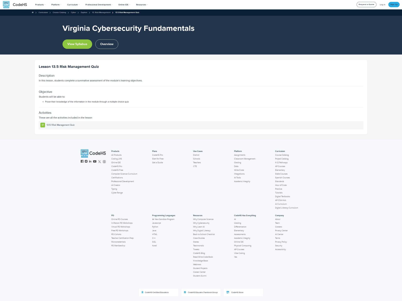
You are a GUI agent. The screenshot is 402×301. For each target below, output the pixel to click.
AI (235, 219)
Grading (237, 162)
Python (155, 227)
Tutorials (278, 193)
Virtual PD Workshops (120, 227)
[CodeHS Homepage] (16, 4)
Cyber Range (117, 193)
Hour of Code (281, 185)
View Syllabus (77, 44)
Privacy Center (281, 230)
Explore (84, 12)
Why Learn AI (199, 227)
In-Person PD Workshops (122, 223)
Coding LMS (116, 159)
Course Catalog (59, 12)
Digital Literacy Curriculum (286, 208)
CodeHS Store (237, 292)
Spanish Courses (282, 177)
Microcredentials (118, 242)
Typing (114, 189)
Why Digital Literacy (201, 230)
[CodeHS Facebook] (82, 162)
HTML (154, 234)
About (277, 219)
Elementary (280, 170)
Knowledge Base (200, 261)
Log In (383, 4)
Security (278, 245)
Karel (154, 245)
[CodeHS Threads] (104, 162)
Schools (196, 159)
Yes (235, 257)
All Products (116, 155)
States (196, 242)
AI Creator (115, 185)
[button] (40, 4)
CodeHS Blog (199, 253)
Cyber (73, 12)
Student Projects (200, 268)
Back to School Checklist (204, 234)
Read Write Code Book (203, 257)
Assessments (240, 234)
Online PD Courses (119, 219)
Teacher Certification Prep (122, 238)
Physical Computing (242, 245)
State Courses (281, 174)
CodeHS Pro (116, 166)
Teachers (197, 162)
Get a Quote (157, 162)
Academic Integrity (242, 181)
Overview (106, 44)
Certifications (117, 177)
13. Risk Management (101, 12)
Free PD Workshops (119, 230)
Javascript (156, 223)
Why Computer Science (203, 219)
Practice (278, 189)
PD (112, 215)
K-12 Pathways (281, 162)
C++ (153, 238)
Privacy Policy (281, 242)
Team (277, 223)
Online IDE (116, 162)
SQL (154, 242)
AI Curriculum (281, 204)
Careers (278, 227)
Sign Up (394, 4)
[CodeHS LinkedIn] (90, 162)
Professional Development (122, 181)
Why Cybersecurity (201, 223)
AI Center (279, 234)
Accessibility (280, 249)
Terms (277, 238)
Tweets (196, 249)
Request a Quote (366, 4)
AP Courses (280, 166)
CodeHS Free (117, 170)
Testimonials (198, 245)
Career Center (199, 272)
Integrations (239, 174)
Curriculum (43, 12)
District (196, 155)
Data (236, 166)
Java (154, 230)
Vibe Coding (239, 253)
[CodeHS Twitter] (99, 162)
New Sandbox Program (164, 219)
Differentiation (240, 227)
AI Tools (237, 177)
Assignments (239, 155)
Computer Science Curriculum (124, 174)
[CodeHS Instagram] (86, 162)
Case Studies (199, 238)
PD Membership (118, 245)
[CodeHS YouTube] (95, 162)
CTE (195, 166)
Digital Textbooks (282, 196)
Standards (279, 181)
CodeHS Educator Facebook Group (202, 292)
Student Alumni (199, 276)
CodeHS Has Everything (245, 215)
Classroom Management (244, 159)
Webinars (197, 264)
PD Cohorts (116, 234)
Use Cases (198, 151)
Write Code (239, 170)
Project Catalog (281, 159)
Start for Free (157, 159)
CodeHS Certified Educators (157, 292)
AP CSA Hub (280, 200)
